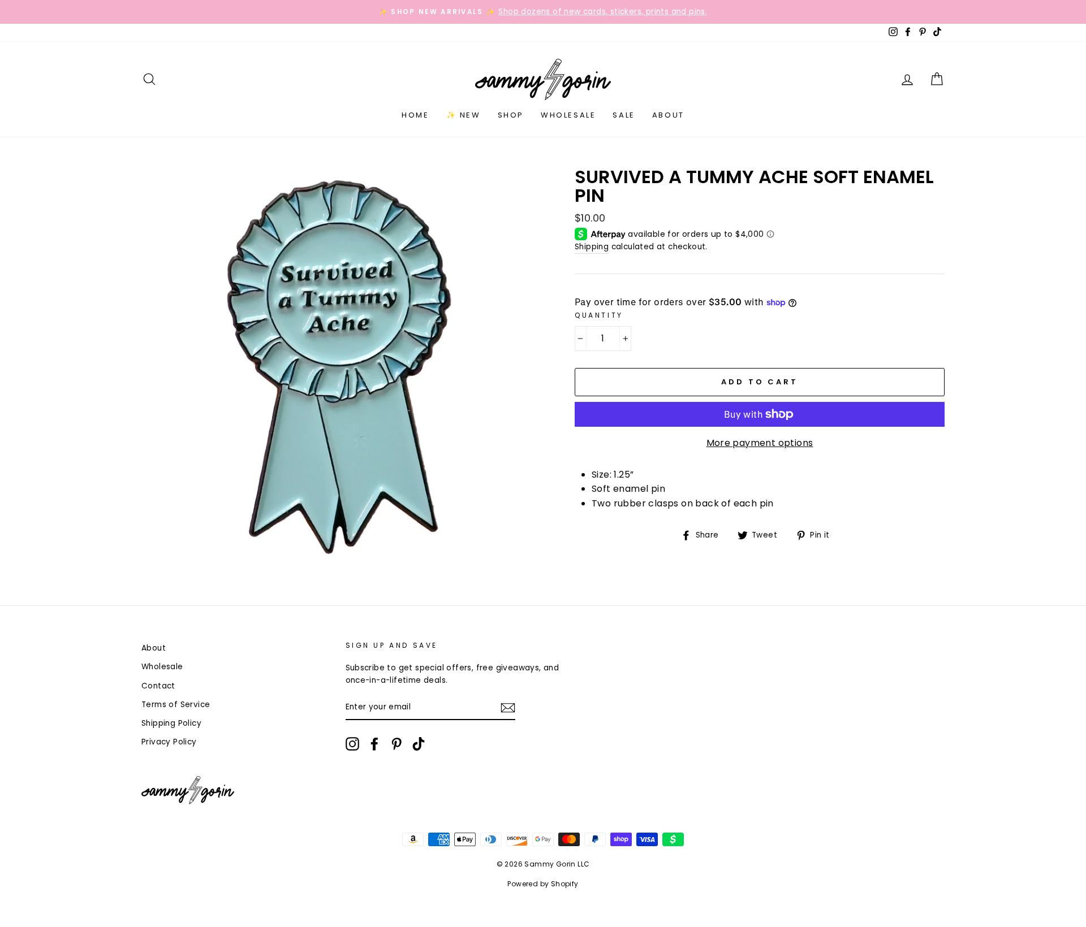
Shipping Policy (171, 723)
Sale (624, 115)
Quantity (599, 315)
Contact (158, 686)
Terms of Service (175, 704)
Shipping (592, 246)
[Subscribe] (508, 707)
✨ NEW (463, 115)
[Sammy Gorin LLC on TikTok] (418, 744)
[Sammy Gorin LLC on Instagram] (352, 744)
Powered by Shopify (542, 884)
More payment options (759, 442)
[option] (543, 12)
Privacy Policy (169, 742)
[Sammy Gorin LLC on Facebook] (374, 744)
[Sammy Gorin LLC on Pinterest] (396, 744)
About (668, 115)
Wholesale (568, 115)
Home (415, 115)
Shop (511, 115)
